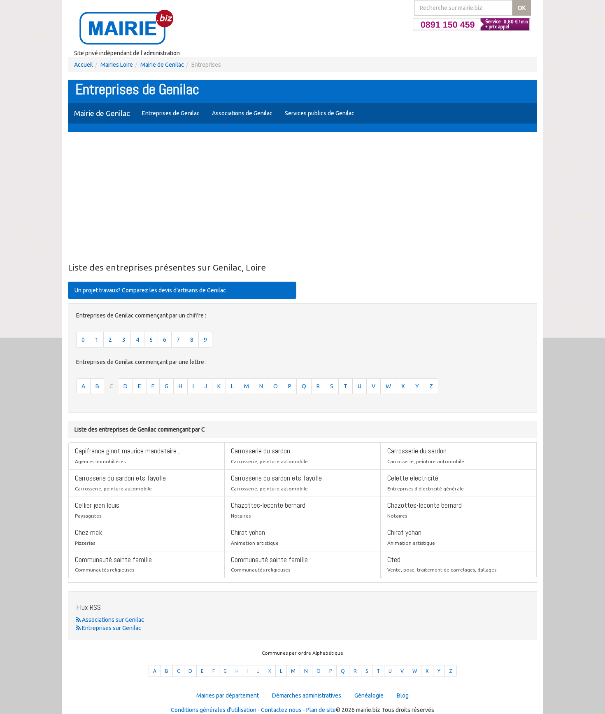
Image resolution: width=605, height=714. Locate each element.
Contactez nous (281, 710)
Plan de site (321, 710)
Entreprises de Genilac (171, 113)
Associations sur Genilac (112, 619)
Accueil (83, 64)
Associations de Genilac (242, 113)
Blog (403, 695)
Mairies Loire (116, 64)
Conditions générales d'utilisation (213, 710)
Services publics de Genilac (319, 113)
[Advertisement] (302, 197)
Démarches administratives (306, 695)
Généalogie (369, 695)
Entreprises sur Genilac (111, 628)
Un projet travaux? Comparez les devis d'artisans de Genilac (150, 290)
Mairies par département (227, 695)
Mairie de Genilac (162, 64)
